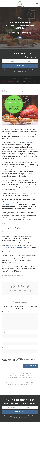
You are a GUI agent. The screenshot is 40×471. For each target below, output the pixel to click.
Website (4, 348)
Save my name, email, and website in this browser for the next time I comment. (19, 360)
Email (4, 340)
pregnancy (20, 275)
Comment (5, 312)
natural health (12, 275)
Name (4, 332)
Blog (5, 275)
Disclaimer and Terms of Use (15, 247)
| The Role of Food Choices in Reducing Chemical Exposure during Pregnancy (20, 375)
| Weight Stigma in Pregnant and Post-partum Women (20, 383)
